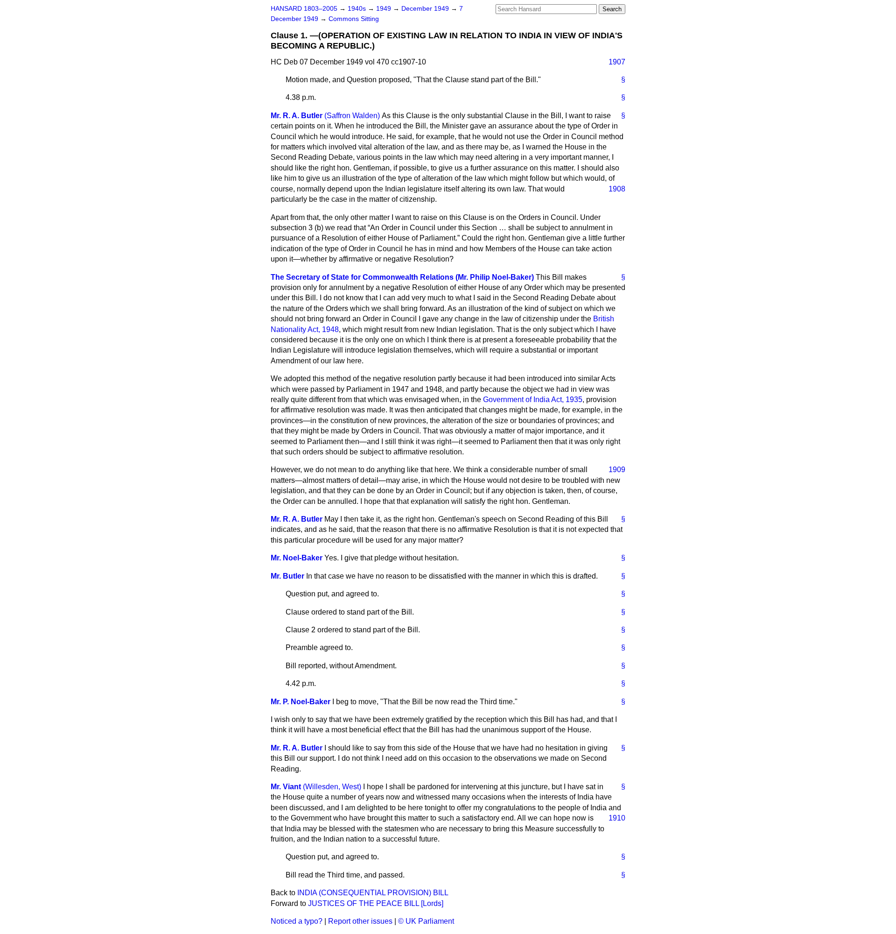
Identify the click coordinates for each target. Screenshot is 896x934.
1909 (617, 470)
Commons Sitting (354, 18)
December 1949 (426, 8)
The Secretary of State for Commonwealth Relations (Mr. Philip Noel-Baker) (402, 277)
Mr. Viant (286, 787)
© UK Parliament (426, 921)
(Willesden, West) (332, 787)
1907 (617, 62)
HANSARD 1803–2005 (304, 8)
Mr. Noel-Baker (296, 558)
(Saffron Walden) (352, 116)
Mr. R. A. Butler (296, 116)
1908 (617, 189)
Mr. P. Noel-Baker (300, 702)
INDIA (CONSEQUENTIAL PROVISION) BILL (372, 893)
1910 (617, 818)
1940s (358, 8)
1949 (384, 8)
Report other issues (360, 921)
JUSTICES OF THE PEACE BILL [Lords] (375, 903)
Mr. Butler (287, 576)
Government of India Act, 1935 (532, 399)
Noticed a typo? (296, 921)
